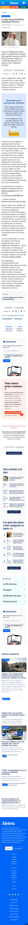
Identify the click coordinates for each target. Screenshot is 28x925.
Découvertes (14, 863)
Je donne (13, 7)
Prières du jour (10, 601)
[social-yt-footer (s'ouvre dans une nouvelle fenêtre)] (9, 895)
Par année (14, 889)
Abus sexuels (6, 699)
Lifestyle (14, 859)
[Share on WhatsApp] (24, 73)
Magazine (14, 875)
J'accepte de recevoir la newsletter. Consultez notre (14, 356)
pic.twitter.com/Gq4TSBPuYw (12, 195)
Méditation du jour (12, 595)
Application (14, 873)
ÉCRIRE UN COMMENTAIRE (14, 453)
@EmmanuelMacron (9, 191)
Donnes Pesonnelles (14, 917)
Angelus (5, 784)
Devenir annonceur (14, 911)
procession (5, 727)
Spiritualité (14, 861)
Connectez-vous (20, 447)
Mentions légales (14, 908)
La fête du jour (10, 584)
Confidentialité (14, 919)
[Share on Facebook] (13, 73)
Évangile (7, 590)
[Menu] (5, 3)
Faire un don (13, 134)
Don (14, 879)
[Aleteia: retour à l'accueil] (14, 2)
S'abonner (8, 848)
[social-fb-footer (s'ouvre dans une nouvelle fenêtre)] (12, 895)
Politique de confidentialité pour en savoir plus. (13, 356)
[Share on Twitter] (19, 73)
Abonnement (14, 877)
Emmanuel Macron (7, 319)
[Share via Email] (21, 73)
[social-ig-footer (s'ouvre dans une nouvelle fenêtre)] (18, 895)
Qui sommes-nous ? (14, 905)
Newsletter (14, 870)
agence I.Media (15, 257)
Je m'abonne (5, 7)
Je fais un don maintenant (12, 412)
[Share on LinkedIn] (16, 73)
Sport (4, 756)
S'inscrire (6, 360)
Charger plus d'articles (14, 512)
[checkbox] (3, 354)
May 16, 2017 (21, 201)
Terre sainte (6, 660)
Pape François (18, 319)
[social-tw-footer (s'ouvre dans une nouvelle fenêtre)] (15, 895)
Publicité (14, 882)
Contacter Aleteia (14, 914)
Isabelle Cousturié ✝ (18, 25)
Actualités (4, 12)
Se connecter (18, 848)
